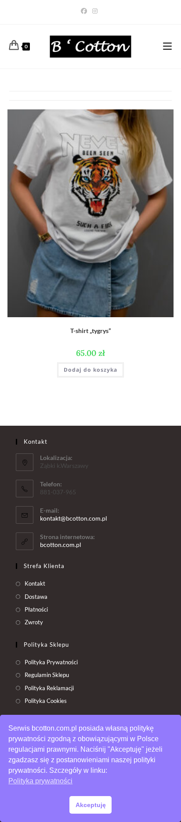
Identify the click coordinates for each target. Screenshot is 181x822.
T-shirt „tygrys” (90, 330)
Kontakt (35, 583)
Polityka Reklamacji (49, 688)
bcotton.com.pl (60, 544)
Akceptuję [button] (91, 804)
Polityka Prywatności (51, 662)
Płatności (36, 609)
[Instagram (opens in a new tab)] (95, 11)
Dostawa (36, 596)
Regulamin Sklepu (47, 674)
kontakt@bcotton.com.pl (73, 518)
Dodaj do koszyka (90, 369)
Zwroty (34, 622)
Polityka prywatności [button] (40, 781)
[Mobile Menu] (167, 46)
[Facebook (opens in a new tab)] (85, 11)
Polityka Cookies (46, 700)
